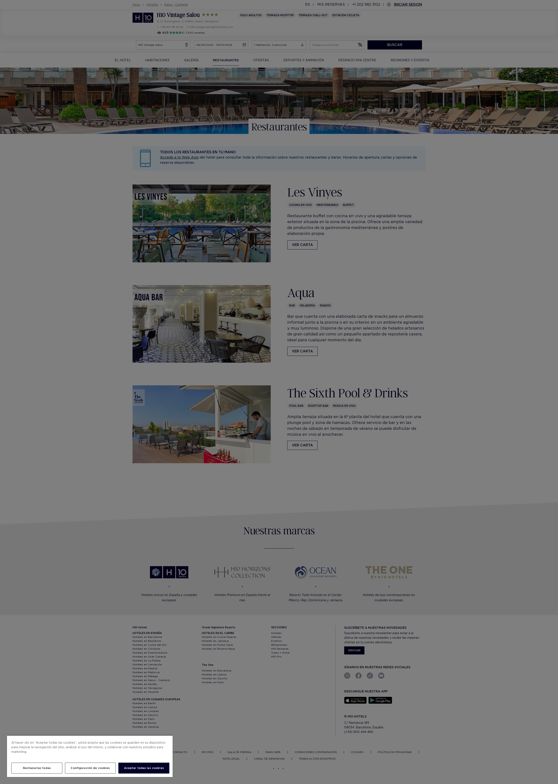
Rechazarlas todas (37, 768)
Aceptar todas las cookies (144, 768)
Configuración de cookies (90, 768)
